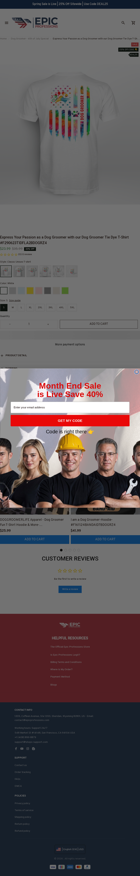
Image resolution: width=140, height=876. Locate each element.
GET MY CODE (70, 420)
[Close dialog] (137, 372)
